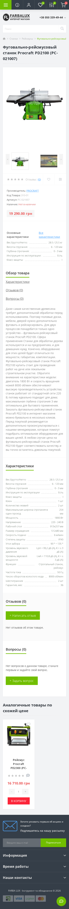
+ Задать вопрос (22, 681)
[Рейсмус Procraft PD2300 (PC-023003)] (19, 737)
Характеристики (18, 282)
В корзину (18, 801)
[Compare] (60, 179)
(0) (39, 179)
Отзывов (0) (14, 290)
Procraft (32, 190)
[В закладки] (29, 724)
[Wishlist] (48, 179)
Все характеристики (49, 235)
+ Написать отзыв (23, 615)
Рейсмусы (27, 38)
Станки (14, 38)
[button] (28, 5)
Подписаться (53, 842)
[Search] (62, 29)
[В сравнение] (29, 730)
